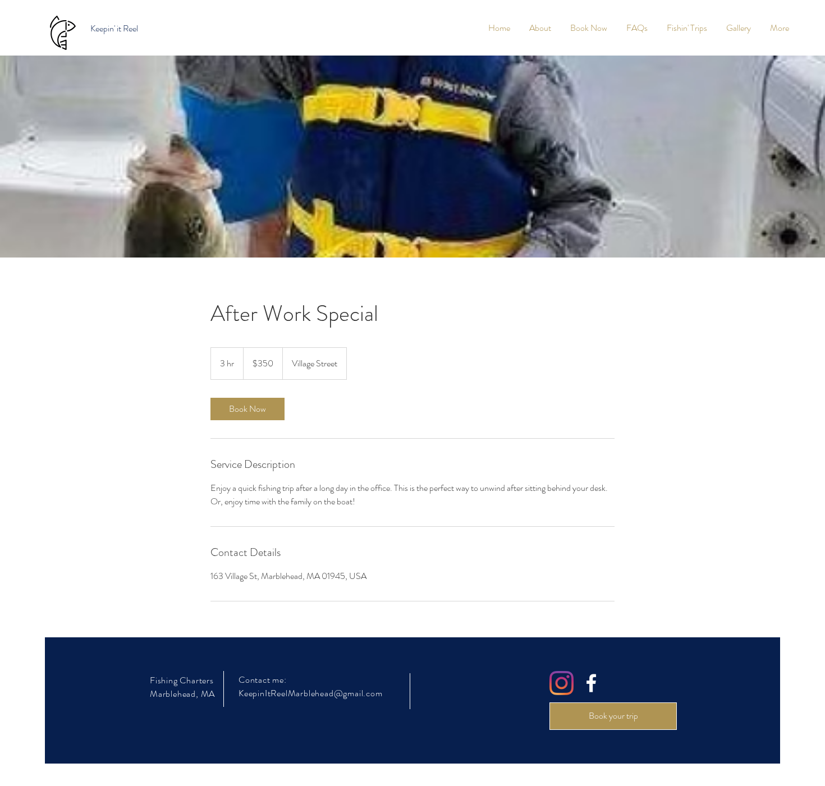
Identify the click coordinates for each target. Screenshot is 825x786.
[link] (247, 409)
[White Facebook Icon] (591, 683)
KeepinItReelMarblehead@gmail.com (311, 693)
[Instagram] (561, 683)
